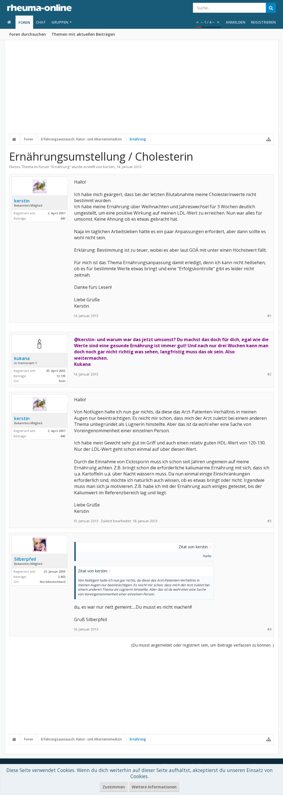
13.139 (60, 376)
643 (63, 218)
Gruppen (59, 22)
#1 (269, 315)
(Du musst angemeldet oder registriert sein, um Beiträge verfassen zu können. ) (202, 645)
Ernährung (60, 166)
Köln (62, 381)
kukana (22, 358)
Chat (41, 22)
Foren (24, 22)
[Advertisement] (141, 90)
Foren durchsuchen (27, 34)
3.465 (61, 577)
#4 (269, 629)
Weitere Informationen (154, 786)
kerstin (109, 166)
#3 (269, 521)
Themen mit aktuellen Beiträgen (83, 34)
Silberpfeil (25, 559)
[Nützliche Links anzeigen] (269, 139)
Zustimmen (114, 786)
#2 (269, 374)
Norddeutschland (52, 582)
